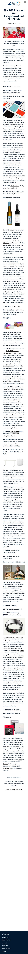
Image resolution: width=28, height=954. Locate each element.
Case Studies (6, 949)
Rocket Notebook (15, 87)
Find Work (5, 937)
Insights (5, 946)
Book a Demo (6, 940)
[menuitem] (14, 934)
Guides (4, 943)
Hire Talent (5, 934)
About (4, 951)
